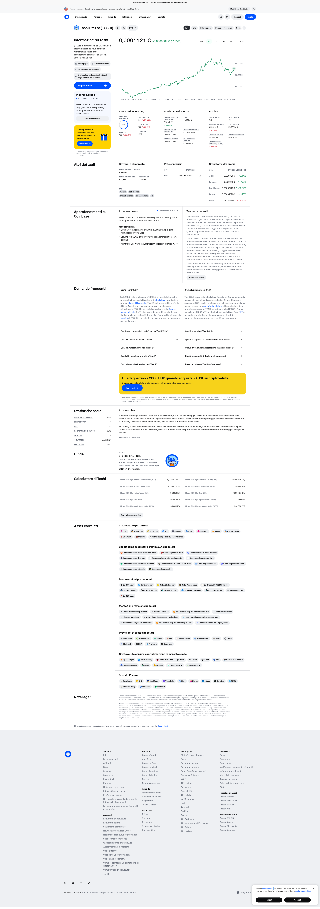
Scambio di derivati (151, 826)
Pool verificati (149, 830)
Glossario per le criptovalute (117, 843)
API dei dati (186, 795)
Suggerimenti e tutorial (115, 838)
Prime (145, 814)
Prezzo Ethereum (228, 800)
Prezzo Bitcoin (227, 796)
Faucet (184, 815)
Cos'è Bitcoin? (110, 851)
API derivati (186, 831)
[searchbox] (132, 28)
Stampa (107, 771)
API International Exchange (194, 823)
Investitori (108, 779)
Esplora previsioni (151, 783)
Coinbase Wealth (150, 767)
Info (105, 755)
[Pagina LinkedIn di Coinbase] (73, 883)
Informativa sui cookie (114, 791)
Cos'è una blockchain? (114, 859)
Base (183, 759)
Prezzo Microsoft (228, 826)
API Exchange (187, 819)
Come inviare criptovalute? (116, 870)
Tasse (106, 874)
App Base (146, 759)
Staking (146, 818)
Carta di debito (149, 775)
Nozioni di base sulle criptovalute (120, 834)
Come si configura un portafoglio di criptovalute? (121, 864)
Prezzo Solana (227, 804)
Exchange (147, 822)
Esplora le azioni (111, 822)
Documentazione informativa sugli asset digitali (120, 807)
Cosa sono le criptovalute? (116, 855)
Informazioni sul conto (231, 771)
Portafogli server (189, 763)
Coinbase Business (151, 796)
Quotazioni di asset (151, 792)
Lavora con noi (110, 759)
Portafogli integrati (190, 767)
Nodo (183, 803)
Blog (105, 767)
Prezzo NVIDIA (227, 818)
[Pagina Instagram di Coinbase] (81, 883)
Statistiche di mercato (114, 826)
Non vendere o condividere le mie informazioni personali (120, 800)
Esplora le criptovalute (114, 818)
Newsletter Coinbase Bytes (117, 830)
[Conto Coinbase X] (65, 883)
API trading (186, 783)
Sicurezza (108, 775)
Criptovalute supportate (232, 783)
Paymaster (186, 787)
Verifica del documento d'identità (236, 767)
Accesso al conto (228, 779)
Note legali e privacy (113, 787)
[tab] (187, 28)
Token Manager (149, 804)
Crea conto (225, 763)
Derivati (146, 779)
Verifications (187, 799)
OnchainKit (186, 791)
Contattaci (225, 759)
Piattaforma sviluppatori (193, 755)
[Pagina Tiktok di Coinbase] (89, 883)
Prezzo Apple (226, 822)
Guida (223, 755)
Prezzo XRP (225, 808)
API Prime (186, 827)
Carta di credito (150, 771)
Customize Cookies (303, 891)
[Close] (313, 888)
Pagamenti (147, 800)
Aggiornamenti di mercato (116, 847)
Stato (222, 787)
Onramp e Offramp (190, 775)
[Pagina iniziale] (67, 17)
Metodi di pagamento (230, 775)
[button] (97, 17)
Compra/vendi (149, 755)
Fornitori (107, 783)
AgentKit (185, 807)
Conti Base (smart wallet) (193, 771)
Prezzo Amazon (227, 830)
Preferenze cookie (112, 795)
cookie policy (267, 888)
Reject (269, 900)
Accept (297, 900)
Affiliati (107, 763)
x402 (183, 779)
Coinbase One (149, 763)
